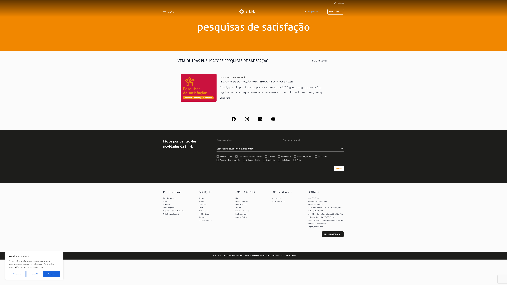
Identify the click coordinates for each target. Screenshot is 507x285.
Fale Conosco (335, 12)
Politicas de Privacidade (273, 255)
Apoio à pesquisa (241, 204)
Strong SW (202, 204)
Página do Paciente (242, 211)
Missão (165, 201)
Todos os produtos (205, 220)
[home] (247, 11)
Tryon (201, 208)
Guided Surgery (204, 214)
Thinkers (238, 208)
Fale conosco (276, 198)
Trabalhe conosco (169, 198)
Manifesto (166, 204)
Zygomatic (203, 217)
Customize (17, 274)
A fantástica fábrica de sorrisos (173, 211)
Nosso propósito (169, 208)
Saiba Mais (225, 98)
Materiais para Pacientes (171, 214)
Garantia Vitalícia (241, 217)
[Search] (305, 11)
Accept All (51, 274)
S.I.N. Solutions (204, 211)
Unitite (201, 201)
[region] (34, 266)
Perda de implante (241, 214)
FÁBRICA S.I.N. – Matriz (315, 204)
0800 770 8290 (313, 198)
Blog (236, 198)
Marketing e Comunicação (233, 78)
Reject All (34, 274)
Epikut (201, 198)
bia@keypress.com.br (315, 227)
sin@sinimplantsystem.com (317, 201)
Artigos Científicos (241, 201)
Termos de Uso (290, 255)
